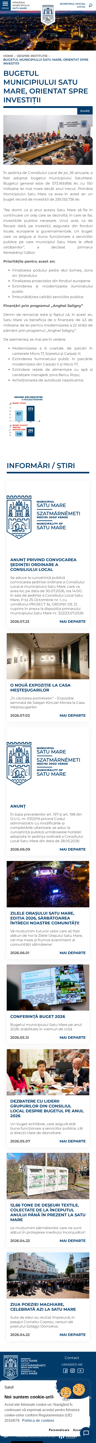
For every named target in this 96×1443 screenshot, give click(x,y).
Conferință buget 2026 (37, 1016)
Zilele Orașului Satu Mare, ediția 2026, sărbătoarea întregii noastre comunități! (44, 918)
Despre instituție (32, 56)
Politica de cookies (38, 1420)
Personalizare (59, 1430)
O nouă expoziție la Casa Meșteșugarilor (40, 688)
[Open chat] (86, 1433)
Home (8, 56)
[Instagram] (72, 1371)
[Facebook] (65, 1371)
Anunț (18, 806)
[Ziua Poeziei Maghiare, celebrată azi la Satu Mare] (48, 1275)
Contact (72, 1358)
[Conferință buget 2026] (48, 988)
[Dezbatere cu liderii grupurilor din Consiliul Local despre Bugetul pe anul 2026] (48, 1072)
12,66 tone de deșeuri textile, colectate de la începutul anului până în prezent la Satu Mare (48, 1212)
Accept (78, 1430)
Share (85, 111)
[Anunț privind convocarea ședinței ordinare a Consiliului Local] (43, 517)
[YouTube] (79, 1371)
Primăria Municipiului (21, 5)
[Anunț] (43, 763)
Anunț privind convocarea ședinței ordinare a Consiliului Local (43, 564)
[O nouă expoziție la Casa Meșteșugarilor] (48, 656)
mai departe (73, 621)
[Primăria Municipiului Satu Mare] (48, 14)
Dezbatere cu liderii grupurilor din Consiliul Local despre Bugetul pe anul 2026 (47, 1108)
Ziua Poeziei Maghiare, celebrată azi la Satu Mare (43, 1307)
